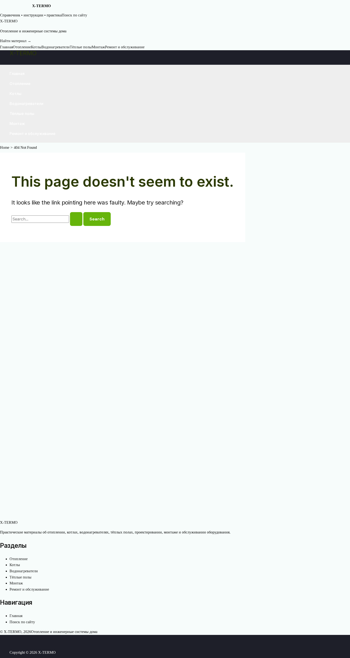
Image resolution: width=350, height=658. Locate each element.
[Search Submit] (76, 219)
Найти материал (15, 41)
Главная (6, 47)
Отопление (22, 47)
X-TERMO (23, 53)
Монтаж (98, 47)
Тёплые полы (81, 47)
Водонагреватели (55, 47)
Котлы (36, 47)
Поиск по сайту (74, 15)
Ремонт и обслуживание (125, 47)
